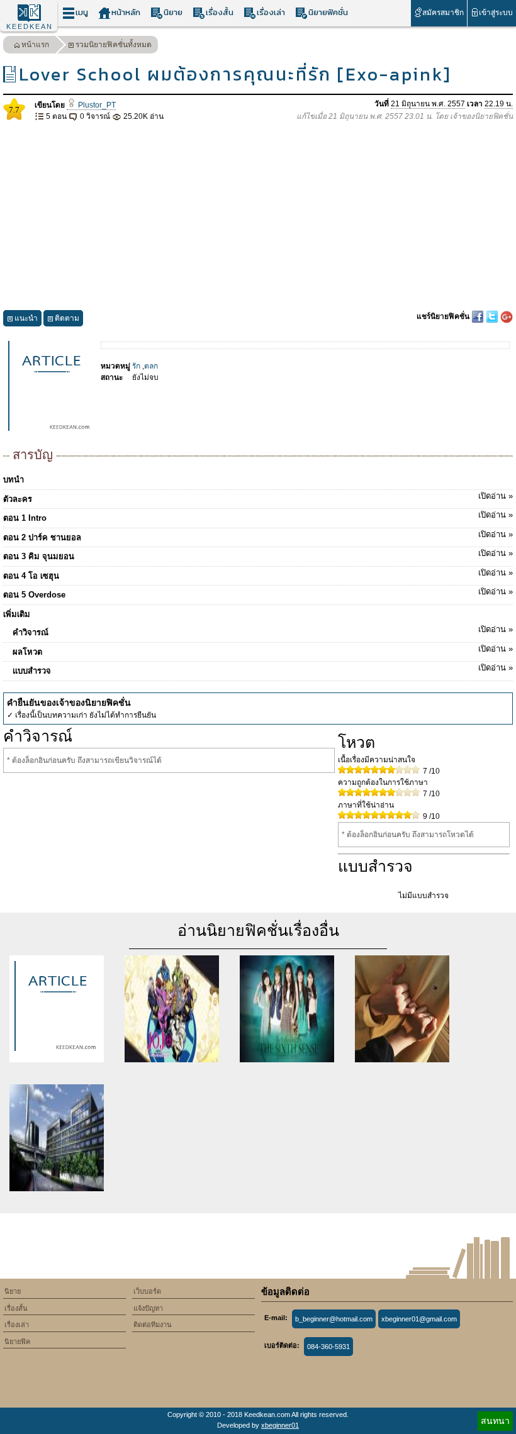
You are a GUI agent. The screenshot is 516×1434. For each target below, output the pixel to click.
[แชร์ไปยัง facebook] (478, 316)
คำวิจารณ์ (263, 631)
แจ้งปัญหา (148, 1308)
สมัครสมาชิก (443, 12)
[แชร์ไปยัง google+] (506, 316)
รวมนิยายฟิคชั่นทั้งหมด (114, 44)
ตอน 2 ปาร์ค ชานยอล (258, 536)
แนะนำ (26, 318)
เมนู (82, 12)
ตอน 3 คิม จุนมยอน (258, 554)
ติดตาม (67, 318)
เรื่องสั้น (219, 12)
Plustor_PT (96, 105)
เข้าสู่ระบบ (496, 12)
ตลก (151, 366)
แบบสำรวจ (263, 669)
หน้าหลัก (125, 12)
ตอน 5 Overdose (258, 593)
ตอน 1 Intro (258, 516)
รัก (136, 366)
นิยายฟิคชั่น (328, 12)
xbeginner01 (280, 1425)
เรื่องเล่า (271, 12)
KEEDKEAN (29, 26)
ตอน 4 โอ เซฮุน (258, 574)
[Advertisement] (258, 216)
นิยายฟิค (17, 1341)
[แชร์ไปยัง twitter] (493, 316)
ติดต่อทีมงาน (152, 1324)
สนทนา (495, 1421)
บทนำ (13, 479)
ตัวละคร (258, 497)
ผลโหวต (263, 650)
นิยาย (173, 12)
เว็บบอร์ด (147, 1291)
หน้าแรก (35, 44)
